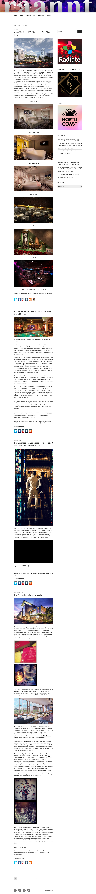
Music (21, 15)
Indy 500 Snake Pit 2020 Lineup (65, 153)
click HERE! (24, 397)
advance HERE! (45, 414)
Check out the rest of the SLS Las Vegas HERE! (33, 289)
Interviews (41, 15)
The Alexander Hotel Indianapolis (28, 594)
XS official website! (30, 417)
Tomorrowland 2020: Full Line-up (65, 148)
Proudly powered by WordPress (50, 890)
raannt (20, 5)
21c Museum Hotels (36, 734)
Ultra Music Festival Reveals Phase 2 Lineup (68, 151)
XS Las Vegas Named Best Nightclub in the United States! (32, 312)
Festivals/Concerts (30, 15)
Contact (48, 15)
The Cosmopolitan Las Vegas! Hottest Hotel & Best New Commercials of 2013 (33, 444)
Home (15, 15)
